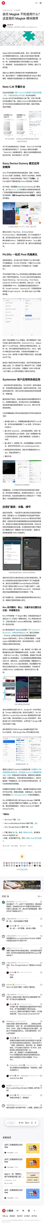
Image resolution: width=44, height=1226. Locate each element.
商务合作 (20, 1216)
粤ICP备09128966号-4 (34, 1220)
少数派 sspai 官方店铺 (33, 838)
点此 (18, 820)
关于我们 (27, 1216)
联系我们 (12, 1216)
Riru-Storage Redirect (19, 795)
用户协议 (34, 1216)
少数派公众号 (27, 832)
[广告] (22, 885)
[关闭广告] (39, 882)
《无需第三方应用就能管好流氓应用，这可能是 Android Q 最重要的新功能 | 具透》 (22, 772)
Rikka (10, 619)
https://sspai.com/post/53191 (29, 1014)
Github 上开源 (16, 190)
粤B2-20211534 (6, 1222)
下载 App (5, 1216)
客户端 (14, 832)
